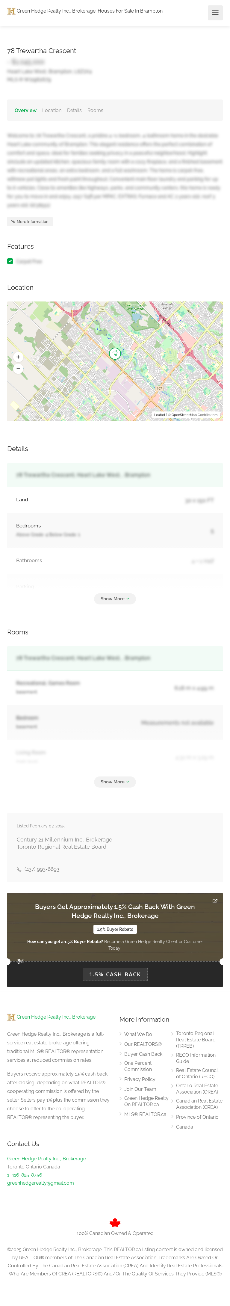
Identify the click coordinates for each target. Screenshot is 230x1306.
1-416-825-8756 (24, 1175)
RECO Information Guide (196, 1058)
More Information (32, 221)
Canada (184, 1127)
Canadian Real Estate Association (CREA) (199, 1104)
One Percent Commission (138, 1066)
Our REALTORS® (143, 1044)
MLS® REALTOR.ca (145, 1114)
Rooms (95, 110)
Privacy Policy (139, 1079)
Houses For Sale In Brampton (130, 11)
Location (51, 110)
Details (74, 110)
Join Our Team (140, 1089)
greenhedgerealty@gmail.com (40, 1183)
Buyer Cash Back (143, 1054)
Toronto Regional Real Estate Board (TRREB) (196, 1040)
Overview (26, 110)
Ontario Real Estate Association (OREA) (197, 1089)
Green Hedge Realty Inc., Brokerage (56, 11)
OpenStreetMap (184, 415)
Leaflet (159, 415)
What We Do (138, 1034)
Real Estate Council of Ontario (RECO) (197, 1073)
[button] (18, 357)
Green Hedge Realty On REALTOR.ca (146, 1101)
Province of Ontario (197, 1117)
